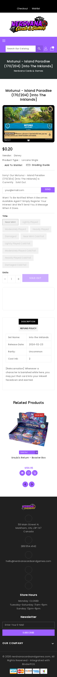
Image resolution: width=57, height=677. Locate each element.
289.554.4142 (28, 546)
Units (5, 272)
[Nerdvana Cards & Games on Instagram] (28, 3)
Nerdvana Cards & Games (28, 70)
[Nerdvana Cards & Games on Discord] (34, 3)
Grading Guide (41, 165)
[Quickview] (22, 473)
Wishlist (36, 8)
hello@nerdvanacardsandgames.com (28, 561)
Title (5, 216)
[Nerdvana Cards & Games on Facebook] (22, 3)
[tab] (28, 321)
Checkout (22, 8)
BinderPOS (28, 664)
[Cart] (52, 48)
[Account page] (46, 48)
